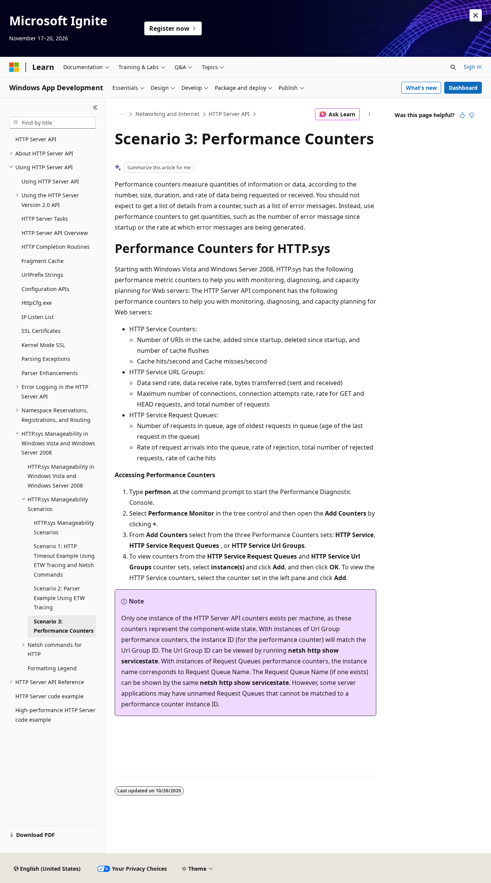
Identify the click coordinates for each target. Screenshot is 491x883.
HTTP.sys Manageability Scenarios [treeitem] (64, 527)
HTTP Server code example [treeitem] (49, 696)
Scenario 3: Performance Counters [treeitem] (64, 626)
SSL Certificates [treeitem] (41, 330)
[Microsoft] (14, 67)
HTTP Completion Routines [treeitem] (55, 246)
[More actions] (369, 114)
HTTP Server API (229, 113)
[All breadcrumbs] (121, 114)
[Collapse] (95, 107)
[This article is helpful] (462, 115)
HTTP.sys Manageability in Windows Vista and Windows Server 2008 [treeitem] (61, 476)
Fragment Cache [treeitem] (42, 261)
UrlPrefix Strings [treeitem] (42, 274)
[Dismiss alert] (476, 15)
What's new (421, 87)
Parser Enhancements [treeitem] (49, 373)
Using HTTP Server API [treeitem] (50, 181)
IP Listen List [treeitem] (37, 317)
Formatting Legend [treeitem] (52, 668)
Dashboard (463, 87)
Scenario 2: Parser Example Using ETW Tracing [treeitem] (59, 598)
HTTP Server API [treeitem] (35, 139)
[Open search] (453, 67)
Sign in (473, 66)
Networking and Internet (167, 113)
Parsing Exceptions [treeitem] (45, 358)
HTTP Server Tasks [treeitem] (44, 218)
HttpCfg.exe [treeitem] (36, 302)
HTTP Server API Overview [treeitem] (54, 232)
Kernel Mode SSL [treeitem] (43, 345)
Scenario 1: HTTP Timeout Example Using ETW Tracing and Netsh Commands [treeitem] (64, 560)
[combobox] (52, 123)
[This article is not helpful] (471, 115)
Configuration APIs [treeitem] (45, 289)
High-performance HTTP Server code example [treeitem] (55, 714)
